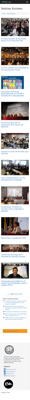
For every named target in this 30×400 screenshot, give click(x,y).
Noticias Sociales (11, 13)
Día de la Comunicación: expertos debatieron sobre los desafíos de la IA (16, 314)
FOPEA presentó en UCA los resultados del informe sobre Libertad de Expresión (15, 318)
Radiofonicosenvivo (10, 376)
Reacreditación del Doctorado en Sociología (15, 311)
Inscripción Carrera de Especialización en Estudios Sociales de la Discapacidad (12, 93)
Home (3, 13)
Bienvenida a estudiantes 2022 (13, 237)
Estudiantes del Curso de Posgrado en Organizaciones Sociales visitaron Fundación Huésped (16, 308)
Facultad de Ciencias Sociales (12, 356)
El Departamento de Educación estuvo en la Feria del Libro (13, 39)
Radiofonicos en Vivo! (11, 369)
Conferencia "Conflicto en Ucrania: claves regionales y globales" (12, 208)
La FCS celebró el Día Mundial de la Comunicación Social (15, 68)
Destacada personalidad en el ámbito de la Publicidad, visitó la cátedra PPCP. (14, 283)
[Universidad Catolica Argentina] (15, 349)
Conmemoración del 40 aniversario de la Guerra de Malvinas (12, 124)
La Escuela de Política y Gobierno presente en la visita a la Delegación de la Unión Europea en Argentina (15, 302)
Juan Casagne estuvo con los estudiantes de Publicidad (13, 178)
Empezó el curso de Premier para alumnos (14, 152)
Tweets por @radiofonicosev (11, 331)
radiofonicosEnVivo (10, 371)
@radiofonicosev (10, 373)
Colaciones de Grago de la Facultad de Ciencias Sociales (13, 255)
